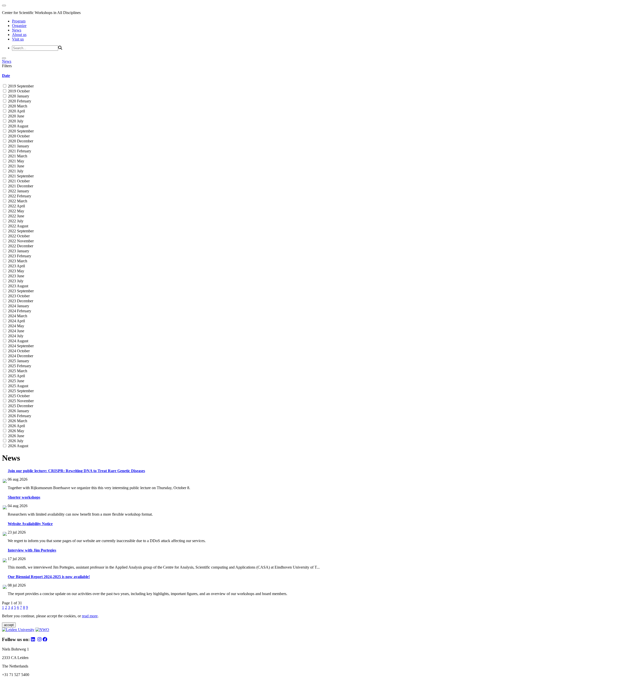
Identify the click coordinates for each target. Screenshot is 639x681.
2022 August (17, 226)
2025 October (18, 396)
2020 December (20, 141)
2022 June (15, 216)
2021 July (15, 171)
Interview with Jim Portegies (32, 550)
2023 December (20, 301)
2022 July (15, 221)
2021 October (18, 181)
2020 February (19, 101)
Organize (19, 25)
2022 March (17, 201)
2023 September (20, 291)
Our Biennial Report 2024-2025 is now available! (49, 577)
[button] (319, 75)
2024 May (15, 326)
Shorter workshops (24, 497)
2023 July (15, 281)
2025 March (17, 371)
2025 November (20, 401)
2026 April (16, 426)
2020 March (17, 106)
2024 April (16, 321)
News (16, 30)
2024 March (17, 316)
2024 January (18, 306)
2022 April (16, 206)
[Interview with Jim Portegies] (5, 561)
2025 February (19, 366)
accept (9, 625)
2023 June (15, 276)
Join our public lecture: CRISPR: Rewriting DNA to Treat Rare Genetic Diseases (76, 471)
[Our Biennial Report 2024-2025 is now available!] (5, 587)
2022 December (20, 246)
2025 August (17, 386)
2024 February (19, 311)
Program (18, 21)
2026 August (17, 446)
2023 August (17, 286)
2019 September (20, 86)
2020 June (15, 116)
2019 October (18, 91)
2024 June (15, 331)
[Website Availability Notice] (5, 534)
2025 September (20, 391)
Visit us (18, 39)
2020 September (20, 131)
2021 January (18, 146)
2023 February (19, 256)
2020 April (16, 111)
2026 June (15, 436)
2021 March (17, 156)
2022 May (15, 211)
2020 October (18, 136)
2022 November (20, 241)
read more (90, 616)
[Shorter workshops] (5, 508)
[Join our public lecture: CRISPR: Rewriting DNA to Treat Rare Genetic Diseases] (5, 481)
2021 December (20, 186)
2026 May (15, 431)
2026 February (19, 416)
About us (19, 34)
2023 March (17, 261)
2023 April (16, 266)
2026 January (18, 411)
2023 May (15, 271)
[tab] (319, 75)
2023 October (18, 296)
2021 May (15, 161)
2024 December (20, 356)
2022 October (18, 236)
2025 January (18, 361)
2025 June (15, 381)
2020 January (18, 96)
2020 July (15, 121)
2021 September (20, 176)
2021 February (19, 151)
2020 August (17, 126)
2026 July (15, 441)
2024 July (15, 336)
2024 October (18, 351)
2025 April (16, 376)
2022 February (19, 196)
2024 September (20, 346)
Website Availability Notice (30, 524)
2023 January (18, 251)
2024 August (17, 341)
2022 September (20, 231)
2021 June (15, 166)
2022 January (18, 191)
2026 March (17, 421)
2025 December (20, 406)
